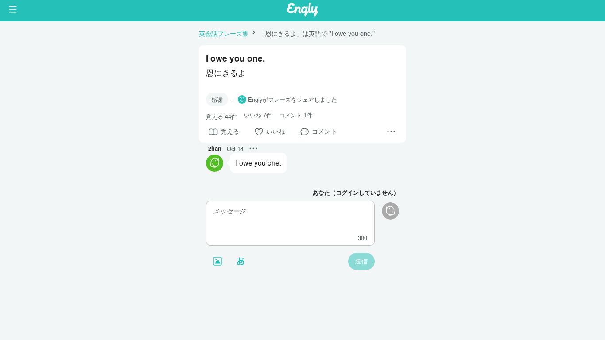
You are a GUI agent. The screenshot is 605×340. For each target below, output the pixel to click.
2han (214, 148)
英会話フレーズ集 (223, 33)
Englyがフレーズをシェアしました (292, 100)
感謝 (217, 99)
